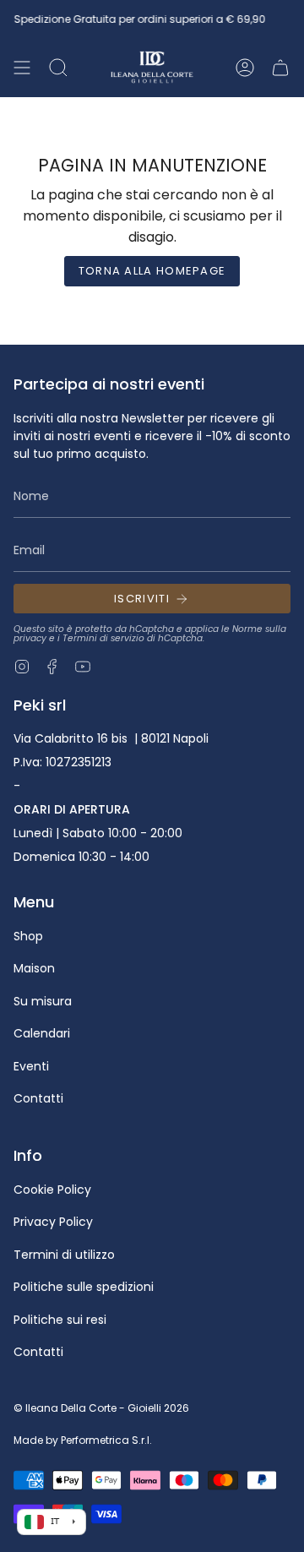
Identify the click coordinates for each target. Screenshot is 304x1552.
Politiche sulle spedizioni (84, 1286)
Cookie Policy (52, 1189)
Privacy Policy (53, 1221)
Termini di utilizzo (64, 1254)
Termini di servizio (103, 638)
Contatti (38, 1098)
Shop (28, 936)
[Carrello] (280, 67)
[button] (58, 67)
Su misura (43, 1001)
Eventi (31, 1066)
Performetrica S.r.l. (106, 1440)
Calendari (42, 1033)
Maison (34, 968)
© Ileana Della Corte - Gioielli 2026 (101, 1408)
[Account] (245, 67)
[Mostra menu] (22, 67)
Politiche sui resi (60, 1319)
